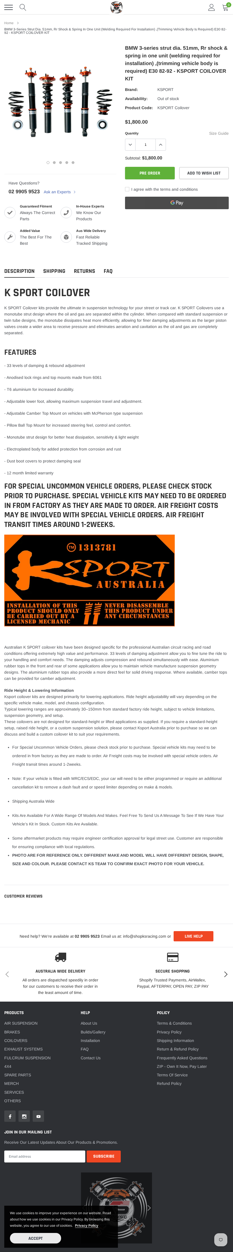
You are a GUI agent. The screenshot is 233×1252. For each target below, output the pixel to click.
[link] (20, 653)
